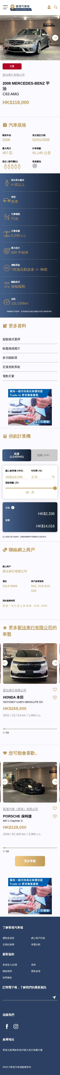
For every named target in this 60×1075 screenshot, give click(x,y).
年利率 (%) (36, 471)
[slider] (55, 488)
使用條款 (7, 977)
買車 (33, 964)
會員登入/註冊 (10, 964)
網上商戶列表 (38, 938)
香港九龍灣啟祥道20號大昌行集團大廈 (23, 1050)
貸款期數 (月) (12, 483)
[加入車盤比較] (55, 697)
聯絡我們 (7, 971)
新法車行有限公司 (15, 571)
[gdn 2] (30, 407)
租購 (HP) (43, 455)
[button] (55, 38)
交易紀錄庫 (8, 944)
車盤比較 (35, 944)
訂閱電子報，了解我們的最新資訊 (24, 987)
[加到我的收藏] (55, 689)
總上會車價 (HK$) (14, 471)
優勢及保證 (8, 938)
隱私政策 (35, 971)
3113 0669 (10, 586)
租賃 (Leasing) (17, 455)
